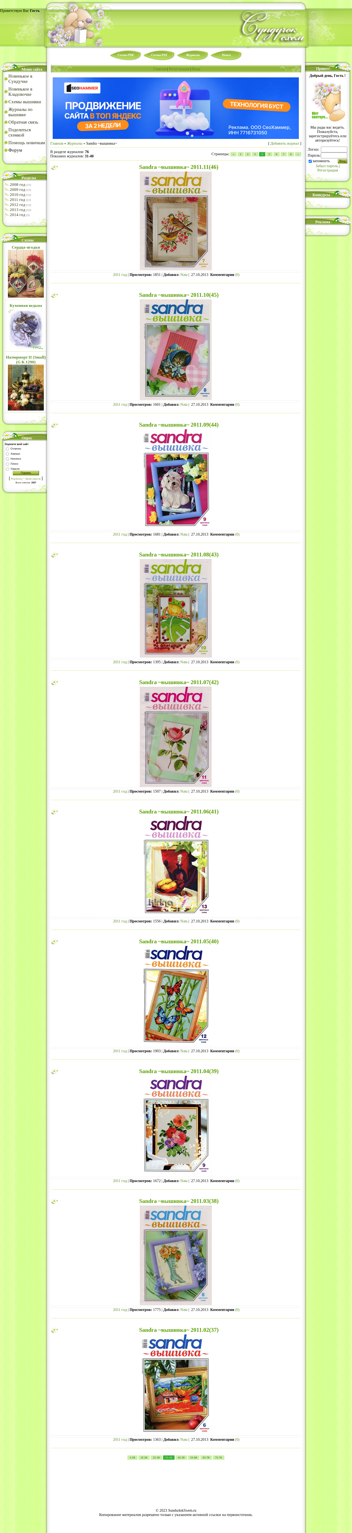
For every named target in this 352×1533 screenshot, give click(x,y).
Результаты (16, 479)
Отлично (16, 448)
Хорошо (15, 453)
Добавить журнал (284, 143)
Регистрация (179, 69)
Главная (159, 69)
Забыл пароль (327, 166)
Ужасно (15, 468)
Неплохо (16, 458)
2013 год (17, 209)
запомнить (321, 161)
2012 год (17, 204)
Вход (196, 69)
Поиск (226, 55)
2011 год (17, 199)
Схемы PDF (126, 55)
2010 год (17, 194)
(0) (237, 275)
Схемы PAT (159, 55)
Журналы (193, 55)
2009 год (17, 189)
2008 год (17, 184)
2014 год (17, 214)
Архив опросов (33, 479)
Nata (183, 275)
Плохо (14, 463)
